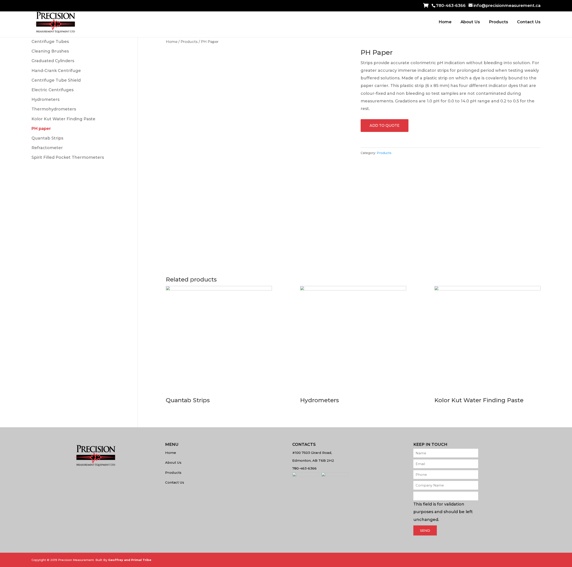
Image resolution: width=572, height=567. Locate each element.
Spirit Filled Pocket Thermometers (68, 157)
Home (445, 22)
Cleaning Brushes (50, 51)
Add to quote (385, 125)
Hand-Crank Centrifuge (56, 70)
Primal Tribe (141, 560)
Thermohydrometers (54, 109)
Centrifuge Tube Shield (56, 80)
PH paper (41, 128)
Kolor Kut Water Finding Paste (63, 118)
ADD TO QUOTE (423, 6)
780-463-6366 (451, 5)
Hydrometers (45, 99)
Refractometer (47, 147)
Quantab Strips (47, 138)
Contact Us (528, 22)
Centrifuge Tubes (50, 41)
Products (498, 22)
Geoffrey (115, 560)
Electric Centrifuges (53, 89)
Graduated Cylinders (53, 60)
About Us (470, 22)
